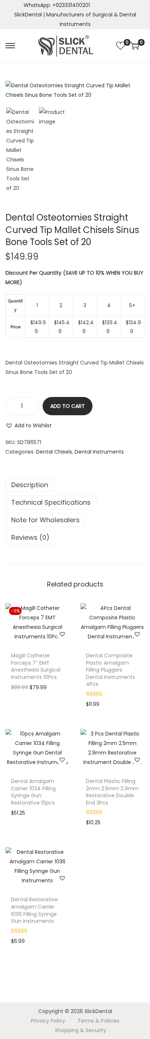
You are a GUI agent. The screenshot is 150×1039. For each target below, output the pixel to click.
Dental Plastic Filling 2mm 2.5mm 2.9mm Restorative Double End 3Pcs (112, 792)
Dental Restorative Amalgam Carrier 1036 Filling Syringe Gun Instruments (34, 910)
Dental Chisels (54, 451)
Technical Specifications (51, 502)
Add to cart (67, 406)
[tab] (75, 485)
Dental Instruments (99, 451)
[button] (28, 425)
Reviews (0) (30, 537)
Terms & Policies (98, 1020)
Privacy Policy (48, 1020)
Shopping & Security (80, 1030)
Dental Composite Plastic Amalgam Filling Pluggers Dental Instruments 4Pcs (110, 670)
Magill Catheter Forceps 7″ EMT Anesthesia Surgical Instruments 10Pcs (35, 666)
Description (29, 484)
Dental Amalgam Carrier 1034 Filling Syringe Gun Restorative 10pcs (33, 792)
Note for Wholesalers (45, 519)
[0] (120, 45)
